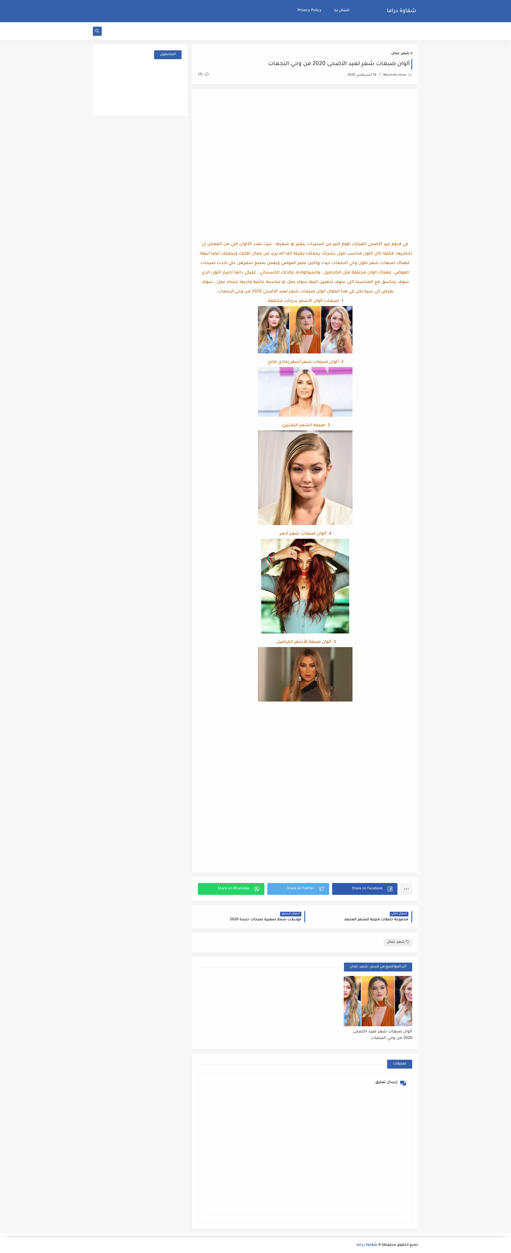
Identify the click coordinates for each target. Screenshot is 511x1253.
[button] (364, 889)
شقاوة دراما (401, 11)
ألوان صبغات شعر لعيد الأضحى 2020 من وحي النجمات (382, 1035)
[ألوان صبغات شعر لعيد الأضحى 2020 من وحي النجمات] (378, 1001)
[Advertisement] (305, 141)
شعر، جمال (400, 54)
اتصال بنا (342, 11)
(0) (201, 75)
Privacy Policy (309, 11)
